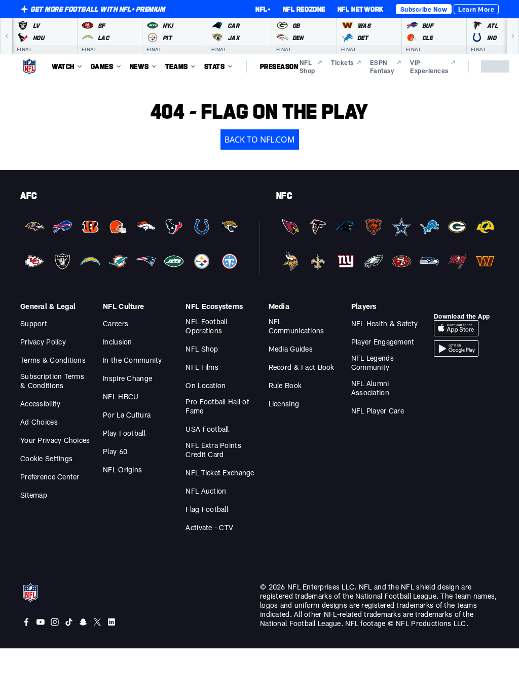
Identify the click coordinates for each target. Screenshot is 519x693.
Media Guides (291, 348)
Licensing (284, 403)
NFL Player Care (377, 410)
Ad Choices (39, 422)
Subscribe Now (423, 9)
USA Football (207, 429)
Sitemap (33, 495)
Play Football (124, 433)
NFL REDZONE (304, 9)
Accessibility (40, 403)
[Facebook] (26, 622)
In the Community (132, 360)
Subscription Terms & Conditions (52, 381)
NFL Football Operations (206, 326)
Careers (115, 323)
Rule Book (285, 385)
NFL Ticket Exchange (220, 472)
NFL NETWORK (361, 9)
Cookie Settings (46, 458)
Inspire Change (127, 378)
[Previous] (6, 36)
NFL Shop (202, 348)
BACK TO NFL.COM (260, 139)
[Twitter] (97, 622)
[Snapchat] (83, 622)
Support (33, 323)
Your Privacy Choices (55, 440)
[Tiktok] (69, 622)
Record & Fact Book (302, 367)
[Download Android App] (456, 348)
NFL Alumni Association (370, 388)
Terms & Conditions (53, 360)
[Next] (513, 36)
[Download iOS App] (456, 328)
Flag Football (207, 509)
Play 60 (115, 451)
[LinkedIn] (111, 622)
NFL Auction (206, 491)
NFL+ (262, 9)
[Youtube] (40, 622)
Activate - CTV (209, 527)
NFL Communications (296, 326)
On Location (206, 385)
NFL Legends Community (372, 362)
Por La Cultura (127, 414)
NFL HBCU (120, 396)
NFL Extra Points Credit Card (213, 450)
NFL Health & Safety (384, 323)
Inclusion (117, 341)
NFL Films (202, 367)
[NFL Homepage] (29, 66)
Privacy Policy (43, 341)
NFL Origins (122, 469)
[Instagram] (55, 622)
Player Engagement (383, 341)
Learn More (476, 9)
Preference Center (50, 476)
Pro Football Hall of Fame (217, 406)
